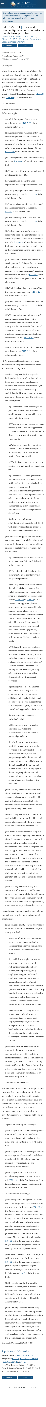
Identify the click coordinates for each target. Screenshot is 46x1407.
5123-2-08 (10, 151)
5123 (33, 36)
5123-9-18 (32, 305)
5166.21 (22, 1361)
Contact (25, 1387)
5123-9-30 (32, 221)
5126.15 (14, 1361)
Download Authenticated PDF (17, 59)
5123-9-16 (32, 194)
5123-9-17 (26, 123)
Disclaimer (14, 1387)
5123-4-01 (14, 1180)
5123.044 (40, 93)
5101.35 (36, 1207)
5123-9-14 (26, 351)
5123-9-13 (18, 161)
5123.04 (20, 1355)
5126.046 (10, 97)
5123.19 (30, 599)
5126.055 (6, 1361)
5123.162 (19, 599)
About (34, 1387)
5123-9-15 (35, 291)
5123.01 (8, 211)
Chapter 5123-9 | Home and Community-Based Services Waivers (22, 40)
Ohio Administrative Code (15, 36)
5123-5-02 (28, 337)
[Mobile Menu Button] (2, 4)
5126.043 (33, 274)
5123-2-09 (18, 242)
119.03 (20, 56)
